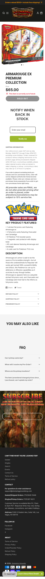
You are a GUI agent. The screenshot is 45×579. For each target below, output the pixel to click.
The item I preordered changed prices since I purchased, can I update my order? (22, 379)
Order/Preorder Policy (13, 548)
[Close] (42, 574)
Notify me (23, 139)
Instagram (8, 529)
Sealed (7, 460)
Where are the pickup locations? (17, 371)
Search (7, 466)
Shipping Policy (10, 554)
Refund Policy (10, 551)
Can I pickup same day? (14, 358)
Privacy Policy (10, 545)
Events (7, 469)
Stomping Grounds (19, 563)
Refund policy (10, 479)
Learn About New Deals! (28, 574)
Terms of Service (11, 476)
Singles (7, 463)
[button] (21, 64)
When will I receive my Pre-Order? (18, 364)
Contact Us (9, 473)
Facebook (8, 526)
